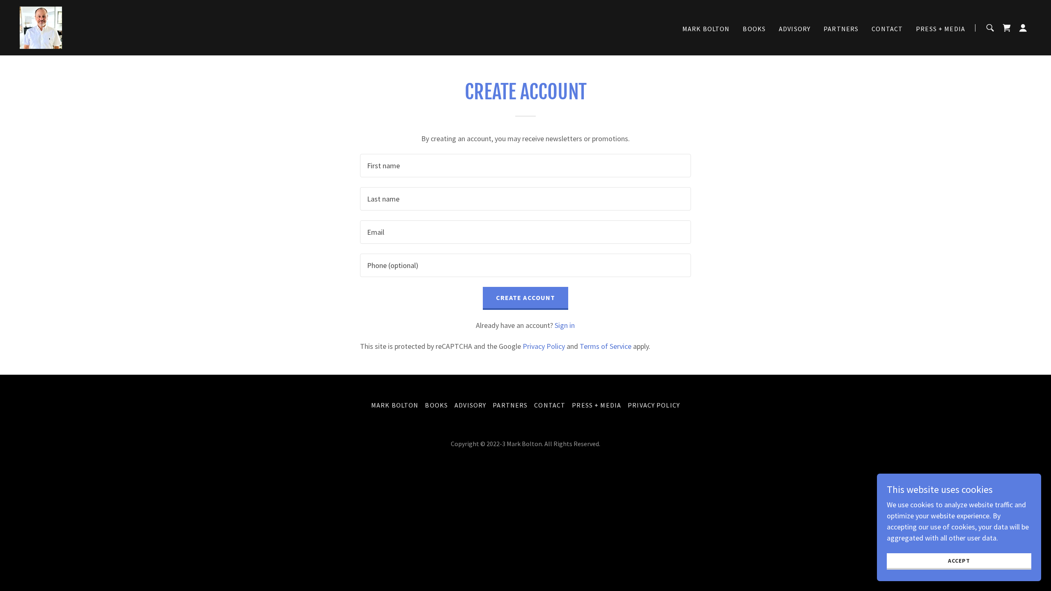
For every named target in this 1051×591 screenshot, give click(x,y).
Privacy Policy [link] (544, 346)
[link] (41, 27)
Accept (959, 560)
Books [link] (754, 29)
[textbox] (525, 165)
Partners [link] (841, 29)
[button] (1023, 28)
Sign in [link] (565, 325)
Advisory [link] (794, 29)
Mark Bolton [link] (706, 29)
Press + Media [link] (940, 29)
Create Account (525, 297)
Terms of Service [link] (605, 346)
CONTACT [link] (887, 29)
